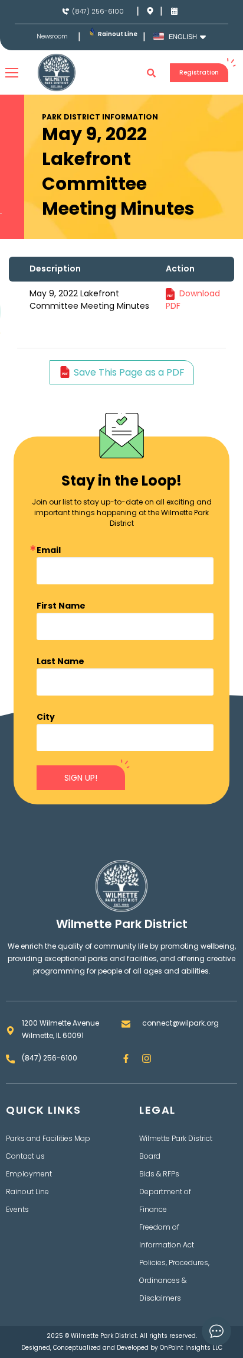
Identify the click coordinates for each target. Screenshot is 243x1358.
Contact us (25, 1156)
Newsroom (52, 37)
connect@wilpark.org (180, 1023)
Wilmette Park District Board (175, 1147)
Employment (29, 1174)
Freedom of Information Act (166, 1236)
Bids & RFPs (159, 1174)
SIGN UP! (80, 778)
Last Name (60, 661)
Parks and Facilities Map (48, 1138)
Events (17, 1209)
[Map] (150, 11)
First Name (61, 606)
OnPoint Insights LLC (191, 1347)
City (46, 717)
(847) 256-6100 (98, 11)
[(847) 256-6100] (66, 11)
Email (49, 550)
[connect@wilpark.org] (125, 1024)
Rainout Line (117, 34)
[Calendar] (174, 11)
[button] (151, 72)
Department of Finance (165, 1200)
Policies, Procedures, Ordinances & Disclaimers (174, 1280)
